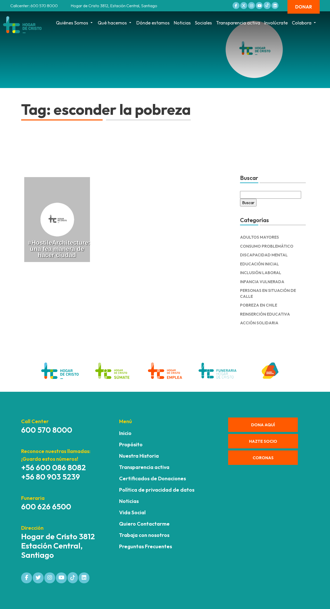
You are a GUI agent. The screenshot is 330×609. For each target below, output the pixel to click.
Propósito (131, 444)
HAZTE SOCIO (263, 441)
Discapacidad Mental (264, 255)
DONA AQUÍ (263, 424)
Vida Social (132, 512)
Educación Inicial (259, 264)
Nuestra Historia (139, 456)
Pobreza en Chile (258, 305)
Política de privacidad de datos (156, 489)
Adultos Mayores (259, 237)
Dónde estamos (153, 23)
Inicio (125, 433)
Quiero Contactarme (144, 523)
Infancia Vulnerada (262, 281)
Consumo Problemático (266, 246)
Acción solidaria (259, 322)
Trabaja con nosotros (144, 535)
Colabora (301, 23)
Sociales (203, 23)
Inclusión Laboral (260, 272)
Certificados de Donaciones (152, 478)
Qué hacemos (112, 23)
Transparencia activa (238, 23)
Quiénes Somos (72, 23)
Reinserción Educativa (265, 314)
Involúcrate (276, 23)
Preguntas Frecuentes (145, 546)
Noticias (182, 23)
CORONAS (263, 457)
